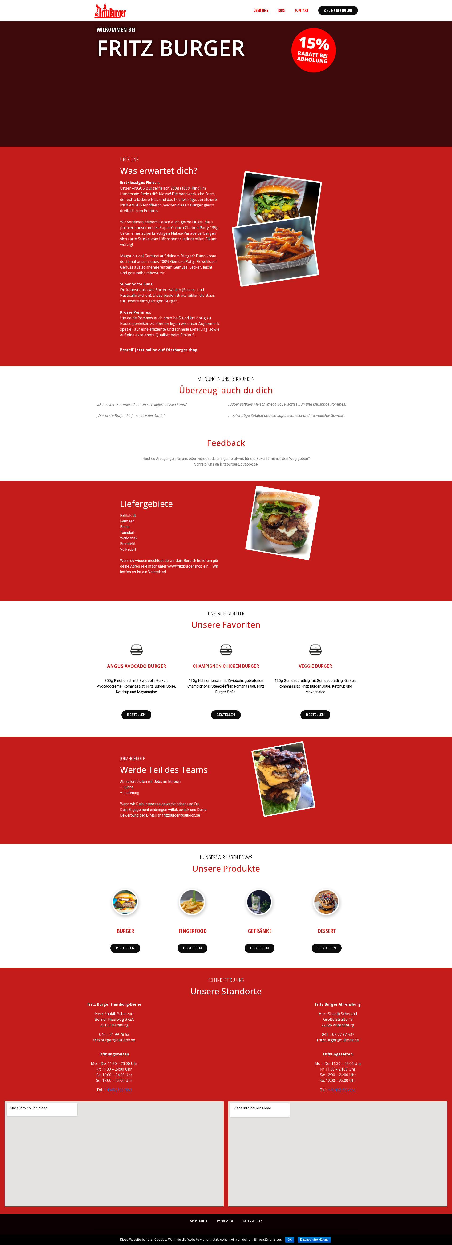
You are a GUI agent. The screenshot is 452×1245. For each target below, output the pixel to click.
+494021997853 (118, 1089)
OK (290, 1239)
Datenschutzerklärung (314, 1239)
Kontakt (301, 10)
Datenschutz (252, 1221)
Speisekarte (198, 1221)
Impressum (225, 1221)
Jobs (281, 10)
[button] (338, 10)
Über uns (261, 10)
